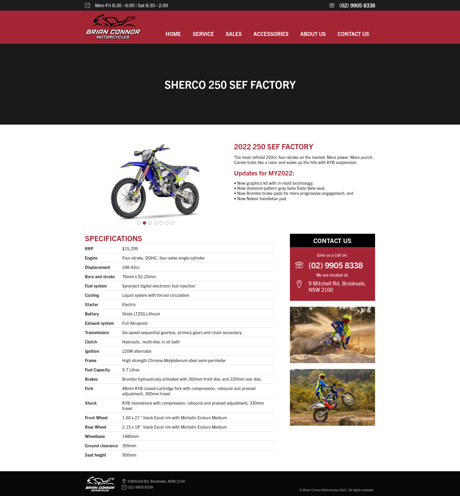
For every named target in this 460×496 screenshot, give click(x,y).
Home (173, 33)
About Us (313, 33)
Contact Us (353, 33)
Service (203, 33)
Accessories (271, 33)
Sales (234, 33)
